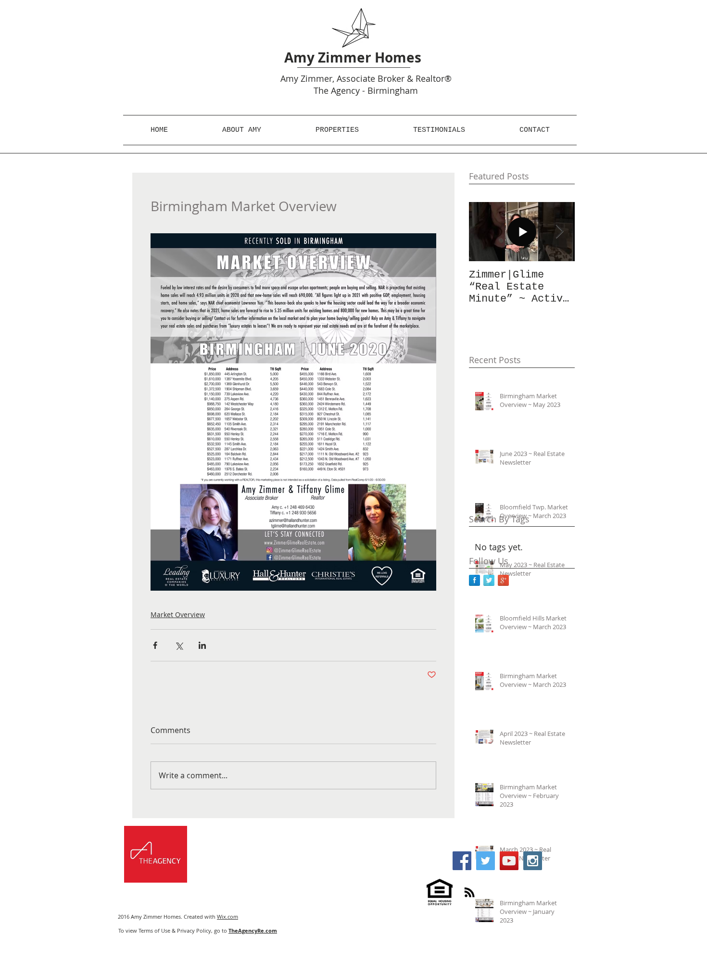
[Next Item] (559, 231)
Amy (289, 78)
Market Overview (178, 614)
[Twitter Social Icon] (485, 860)
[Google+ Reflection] (503, 580)
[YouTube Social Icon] (509, 860)
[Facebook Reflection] (474, 580)
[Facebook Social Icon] (462, 860)
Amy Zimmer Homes (352, 57)
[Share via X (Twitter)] (178, 645)
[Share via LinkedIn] (202, 645)
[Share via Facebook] (155, 645)
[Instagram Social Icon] (532, 860)
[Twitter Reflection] (488, 580)
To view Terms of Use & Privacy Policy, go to (197, 930)
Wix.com (227, 916)
